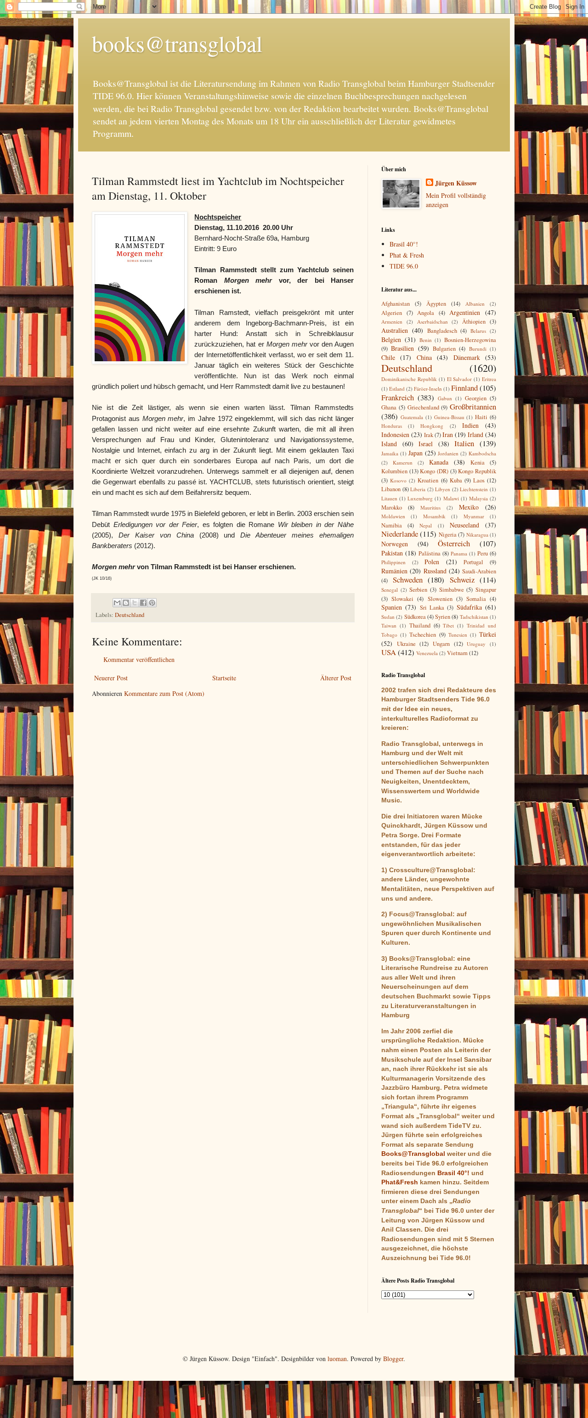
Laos (479, 480)
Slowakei (402, 599)
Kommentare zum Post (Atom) (164, 693)
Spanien (391, 607)
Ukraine (406, 644)
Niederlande (399, 533)
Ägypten (436, 304)
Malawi (451, 498)
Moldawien (393, 516)
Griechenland (423, 407)
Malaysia (478, 498)
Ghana (388, 407)
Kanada (438, 462)
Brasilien (402, 348)
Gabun (445, 398)
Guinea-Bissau (449, 417)
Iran (447, 434)
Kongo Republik (477, 471)
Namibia (391, 525)
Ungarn (441, 644)
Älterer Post (335, 677)
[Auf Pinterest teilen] (152, 602)
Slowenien (440, 599)
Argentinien (464, 312)
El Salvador (459, 379)
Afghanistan (395, 304)
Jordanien (448, 453)
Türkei (487, 634)
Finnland (464, 387)
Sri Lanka (432, 607)
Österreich (454, 543)
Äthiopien (474, 321)
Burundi (477, 348)
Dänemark (466, 357)
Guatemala (412, 417)
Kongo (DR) (434, 471)
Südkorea (415, 617)
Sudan (388, 616)
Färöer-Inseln (428, 388)
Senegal (389, 589)
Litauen (389, 498)
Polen (431, 561)
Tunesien (457, 634)
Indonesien (395, 434)
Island (389, 443)
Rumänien (394, 570)
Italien (464, 443)
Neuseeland (464, 525)
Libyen (442, 489)
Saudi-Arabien (479, 571)
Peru (482, 553)
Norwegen (394, 543)
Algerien (391, 313)
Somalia (476, 599)
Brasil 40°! (404, 244)
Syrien (442, 617)
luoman (337, 1358)
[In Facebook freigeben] (143, 602)
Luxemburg (420, 498)
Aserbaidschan (432, 321)
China (424, 357)
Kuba (456, 480)
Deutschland (129, 615)
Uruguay (476, 643)
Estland (397, 388)
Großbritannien (473, 406)
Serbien (418, 590)
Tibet (448, 625)
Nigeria (448, 534)
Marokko (391, 507)
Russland (435, 570)
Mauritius (430, 507)
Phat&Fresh (399, 1182)
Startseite (224, 677)
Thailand (419, 625)
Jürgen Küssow (456, 183)
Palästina (429, 553)
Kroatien (428, 480)
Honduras (391, 425)
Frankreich (397, 397)
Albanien (475, 303)
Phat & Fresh (407, 255)
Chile (388, 357)
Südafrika (469, 607)
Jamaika (389, 453)
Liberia (417, 489)
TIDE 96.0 (404, 266)
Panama (459, 553)
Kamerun (403, 462)
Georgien (475, 398)
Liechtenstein (474, 489)
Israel (425, 443)
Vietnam (457, 653)
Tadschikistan (474, 616)
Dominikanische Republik (409, 379)
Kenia (477, 462)
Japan (415, 452)
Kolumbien (394, 471)
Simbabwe (451, 590)
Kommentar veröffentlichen (139, 659)
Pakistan (392, 553)
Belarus (478, 330)
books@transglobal (177, 43)
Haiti (481, 417)
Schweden (408, 579)
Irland (475, 434)
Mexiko (469, 507)
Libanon (391, 489)
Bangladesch (442, 331)
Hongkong (431, 425)
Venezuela (427, 653)
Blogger (393, 1358)
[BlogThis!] (125, 602)
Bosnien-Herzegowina (470, 340)
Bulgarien (444, 349)
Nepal (425, 525)
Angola (425, 313)
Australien (394, 330)
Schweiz (462, 579)
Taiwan (388, 625)
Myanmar (474, 516)
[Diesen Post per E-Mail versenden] (117, 602)
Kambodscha (482, 453)
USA (388, 652)
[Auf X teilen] (134, 602)
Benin (425, 339)
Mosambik (434, 516)
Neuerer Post (111, 677)
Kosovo (398, 480)
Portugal (473, 562)
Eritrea (489, 379)
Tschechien (422, 635)
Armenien (391, 321)
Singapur (485, 590)
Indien (470, 425)
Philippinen (393, 562)
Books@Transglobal (413, 1153)
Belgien (391, 339)
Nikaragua (477, 534)
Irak (428, 435)
